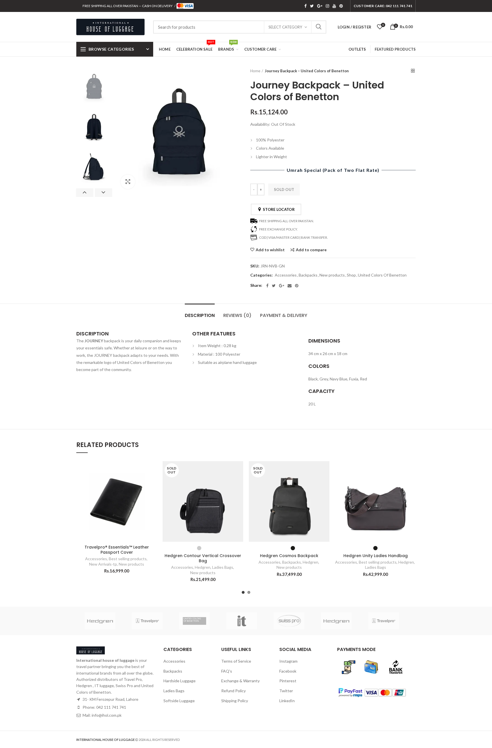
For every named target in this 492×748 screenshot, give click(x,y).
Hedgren (202, 567)
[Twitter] (273, 285)
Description (200, 315)
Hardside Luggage (179, 680)
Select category (285, 27)
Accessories (286, 275)
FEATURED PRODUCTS (395, 49)
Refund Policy (233, 690)
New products (332, 275)
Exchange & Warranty (240, 680)
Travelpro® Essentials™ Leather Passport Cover (117, 550)
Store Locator (278, 209)
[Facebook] (267, 285)
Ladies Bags (222, 567)
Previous (84, 192)
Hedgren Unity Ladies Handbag (375, 555)
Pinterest (341, 6)
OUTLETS (357, 49)
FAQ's (226, 671)
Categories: (261, 275)
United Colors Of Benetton (382, 275)
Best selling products (128, 558)
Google (319, 6)
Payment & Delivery (283, 315)
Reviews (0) (237, 315)
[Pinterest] (296, 285)
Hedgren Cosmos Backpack (289, 555)
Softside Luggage (179, 700)
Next (103, 192)
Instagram (327, 6)
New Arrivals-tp (103, 564)
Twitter (311, 6)
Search (318, 27)
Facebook (305, 6)
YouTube (334, 6)
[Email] (289, 285)
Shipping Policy (234, 700)
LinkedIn (287, 700)
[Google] (281, 285)
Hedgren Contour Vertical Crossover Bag (203, 558)
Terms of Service (236, 661)
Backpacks (308, 275)
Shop (351, 275)
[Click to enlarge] (128, 182)
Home (255, 71)
